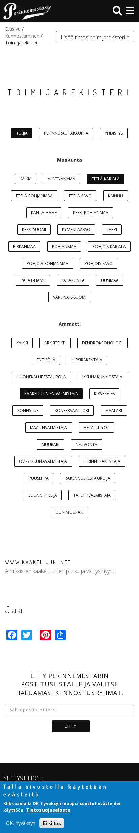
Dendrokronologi (102, 343)
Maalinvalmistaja (48, 427)
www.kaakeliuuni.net (38, 562)
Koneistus (27, 410)
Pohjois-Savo (99, 263)
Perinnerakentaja (101, 461)
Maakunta (69, 160)
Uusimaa (110, 280)
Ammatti (70, 324)
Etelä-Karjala (105, 179)
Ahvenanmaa (61, 179)
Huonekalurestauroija (41, 377)
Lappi (112, 229)
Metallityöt (96, 427)
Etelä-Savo (80, 196)
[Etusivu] (25, 11)
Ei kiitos (52, 823)
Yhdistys (114, 133)
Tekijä (22, 133)
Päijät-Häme (33, 280)
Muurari (50, 444)
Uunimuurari (70, 512)
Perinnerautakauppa (66, 133)
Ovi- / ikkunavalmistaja (43, 461)
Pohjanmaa (64, 246)
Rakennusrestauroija (87, 478)
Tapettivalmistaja (92, 495)
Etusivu (13, 29)
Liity (71, 726)
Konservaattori (72, 410)
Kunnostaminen (22, 35)
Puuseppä (39, 478)
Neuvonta (87, 444)
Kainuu (115, 196)
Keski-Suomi (34, 229)
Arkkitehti (55, 343)
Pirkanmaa (24, 246)
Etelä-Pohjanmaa (34, 196)
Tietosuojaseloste (48, 810)
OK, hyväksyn (20, 823)
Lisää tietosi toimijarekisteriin (95, 37)
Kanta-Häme (44, 213)
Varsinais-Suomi (69, 297)
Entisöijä (46, 360)
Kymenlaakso (76, 229)
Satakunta (73, 280)
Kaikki (25, 179)
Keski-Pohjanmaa (90, 213)
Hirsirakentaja (87, 360)
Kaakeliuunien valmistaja (51, 394)
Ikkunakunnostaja (102, 377)
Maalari (113, 410)
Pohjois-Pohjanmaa (47, 263)
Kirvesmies (104, 394)
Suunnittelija (42, 495)
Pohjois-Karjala (109, 246)
